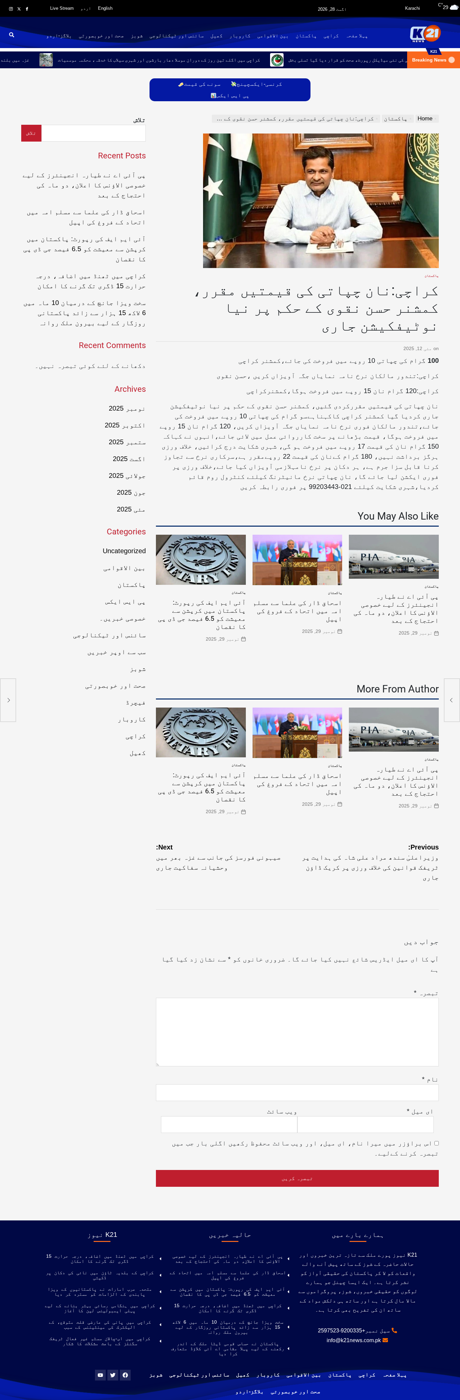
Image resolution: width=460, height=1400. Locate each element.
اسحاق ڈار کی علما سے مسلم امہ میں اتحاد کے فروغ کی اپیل (297, 611)
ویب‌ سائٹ (282, 1111)
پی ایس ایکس (233, 95)
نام (430, 1079)
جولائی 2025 (127, 475)
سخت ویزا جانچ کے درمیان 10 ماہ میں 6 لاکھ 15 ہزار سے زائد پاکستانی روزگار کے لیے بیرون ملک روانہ (84, 313)
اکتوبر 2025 (125, 425)
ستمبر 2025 (127, 442)
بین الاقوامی (273, 35)
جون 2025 (131, 492)
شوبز (137, 35)
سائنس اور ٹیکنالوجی (177, 35)
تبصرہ (426, 992)
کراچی (331, 35)
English (105, 8)
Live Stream (62, 8)
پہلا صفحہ (357, 35)
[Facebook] (27, 9)
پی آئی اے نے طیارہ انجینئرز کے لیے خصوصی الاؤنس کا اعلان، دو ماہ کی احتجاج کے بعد (396, 608)
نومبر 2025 (127, 408)
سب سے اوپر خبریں (116, 651)
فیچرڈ (136, 702)
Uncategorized (124, 551)
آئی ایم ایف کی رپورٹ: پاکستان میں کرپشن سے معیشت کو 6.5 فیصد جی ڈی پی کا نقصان (202, 614)
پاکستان (306, 35)
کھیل (216, 35)
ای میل (420, 1111)
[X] (19, 9)
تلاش (140, 119)
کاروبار (240, 35)
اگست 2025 (129, 458)
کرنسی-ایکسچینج (259, 84)
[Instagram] (11, 9)
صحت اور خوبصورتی (101, 35)
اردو (85, 8)
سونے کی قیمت (202, 84)
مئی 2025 (131, 509)
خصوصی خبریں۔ (122, 618)
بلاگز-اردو (59, 35)
